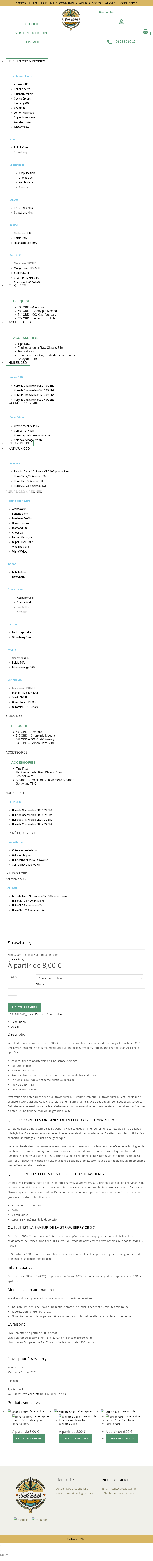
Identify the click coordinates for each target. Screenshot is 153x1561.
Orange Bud (26, 177)
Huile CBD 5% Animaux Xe (29, 481)
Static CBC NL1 (23, 272)
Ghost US (19, 107)
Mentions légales (77, 1493)
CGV (91, 1493)
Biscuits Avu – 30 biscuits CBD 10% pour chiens (41, 471)
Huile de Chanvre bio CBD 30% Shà (34, 395)
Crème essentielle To (26, 425)
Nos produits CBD (32, 33)
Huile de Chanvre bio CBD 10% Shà (34, 385)
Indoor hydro (35, 1420)
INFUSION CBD (16, 873)
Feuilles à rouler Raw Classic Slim (40, 347)
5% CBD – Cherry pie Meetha (37, 311)
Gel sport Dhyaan (24, 430)
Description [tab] (18, 1022)
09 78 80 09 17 (127, 1493)
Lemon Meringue (24, 112)
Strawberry (20, 152)
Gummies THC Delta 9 (27, 282)
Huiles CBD (16, 377)
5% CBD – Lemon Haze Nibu (37, 318)
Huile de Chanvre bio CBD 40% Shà (34, 399)
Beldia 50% (20, 237)
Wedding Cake (22, 122)
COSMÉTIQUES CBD (20, 833)
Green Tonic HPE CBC (26, 277)
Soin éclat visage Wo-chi (26, 864)
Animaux (14, 463)
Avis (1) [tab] (15, 1026)
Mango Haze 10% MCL (27, 268)
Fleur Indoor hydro (20, 76)
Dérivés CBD (16, 255)
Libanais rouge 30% (25, 242)
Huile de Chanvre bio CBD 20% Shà (34, 390)
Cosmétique (16, 417)
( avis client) (16, 959)
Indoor (13, 139)
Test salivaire (26, 351)
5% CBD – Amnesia (31, 307)
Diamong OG (21, 103)
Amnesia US (21, 84)
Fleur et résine (44, 1014)
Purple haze (113, 1423)
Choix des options (28, 1438)
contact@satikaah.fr (123, 1488)
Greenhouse (16, 164)
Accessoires (25, 338)
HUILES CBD (15, 793)
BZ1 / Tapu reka (23, 207)
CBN (28, 233)
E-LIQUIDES (14, 715)
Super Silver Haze (24, 117)
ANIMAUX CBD (16, 878)
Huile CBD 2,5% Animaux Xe (30, 476)
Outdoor (14, 199)
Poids (13, 976)
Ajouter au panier (24, 1007)
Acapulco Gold (27, 173)
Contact (32, 42)
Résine (13, 224)
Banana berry (22, 89)
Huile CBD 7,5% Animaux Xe (30, 485)
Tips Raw (24, 344)
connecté (34, 1394)
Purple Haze (26, 182)
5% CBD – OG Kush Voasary (37, 314)
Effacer (40, 984)
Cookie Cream (22, 98)
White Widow (21, 126)
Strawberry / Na (23, 212)
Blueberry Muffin (23, 93)
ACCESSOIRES (17, 752)
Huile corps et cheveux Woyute (32, 435)
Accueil (31, 24)
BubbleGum (21, 147)
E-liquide (21, 301)
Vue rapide (37, 1411)
